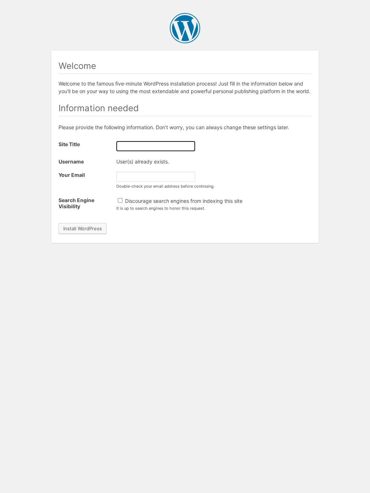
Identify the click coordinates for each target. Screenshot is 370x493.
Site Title (69, 144)
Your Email (72, 175)
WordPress (185, 28)
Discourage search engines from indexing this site (183, 201)
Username (71, 161)
